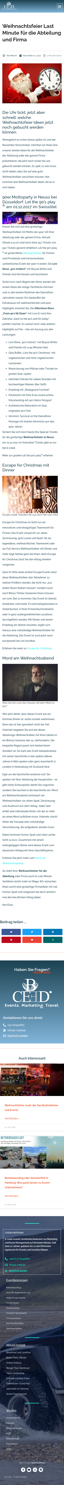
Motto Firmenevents (15, 1298)
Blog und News (14, 1428)
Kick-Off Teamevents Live (18, 1292)
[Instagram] (35, 1470)
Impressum (12, 1444)
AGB (8, 1433)
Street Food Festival (16, 1394)
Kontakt (10, 1423)
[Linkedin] (41, 1470)
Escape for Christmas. (39, 648)
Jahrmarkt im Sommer (17, 1389)
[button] (59, 6)
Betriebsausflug (13, 1287)
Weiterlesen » (12, 1119)
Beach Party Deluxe (16, 1357)
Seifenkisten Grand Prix (18, 1383)
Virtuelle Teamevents (16, 1313)
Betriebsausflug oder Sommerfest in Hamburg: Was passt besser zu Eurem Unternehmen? (27, 1182)
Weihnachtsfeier (32, 253)
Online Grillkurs (14, 1363)
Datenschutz (12, 1438)
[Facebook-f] (23, 1470)
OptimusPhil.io (38, 1463)
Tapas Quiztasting (15, 1373)
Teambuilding (12, 1308)
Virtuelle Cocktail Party (18, 1378)
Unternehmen (14, 1232)
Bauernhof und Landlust (18, 1352)
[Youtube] (29, 1470)
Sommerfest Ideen (15, 1323)
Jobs (8, 1449)
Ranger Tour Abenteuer (18, 1368)
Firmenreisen (12, 1303)
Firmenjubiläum (13, 1318)
